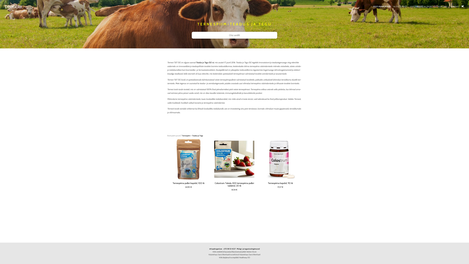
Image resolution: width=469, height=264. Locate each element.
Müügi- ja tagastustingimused (432, 6)
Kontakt (455, 6)
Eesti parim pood (381, 6)
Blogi (396, 6)
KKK (412, 6)
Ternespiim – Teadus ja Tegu (192, 136)
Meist (404, 6)
